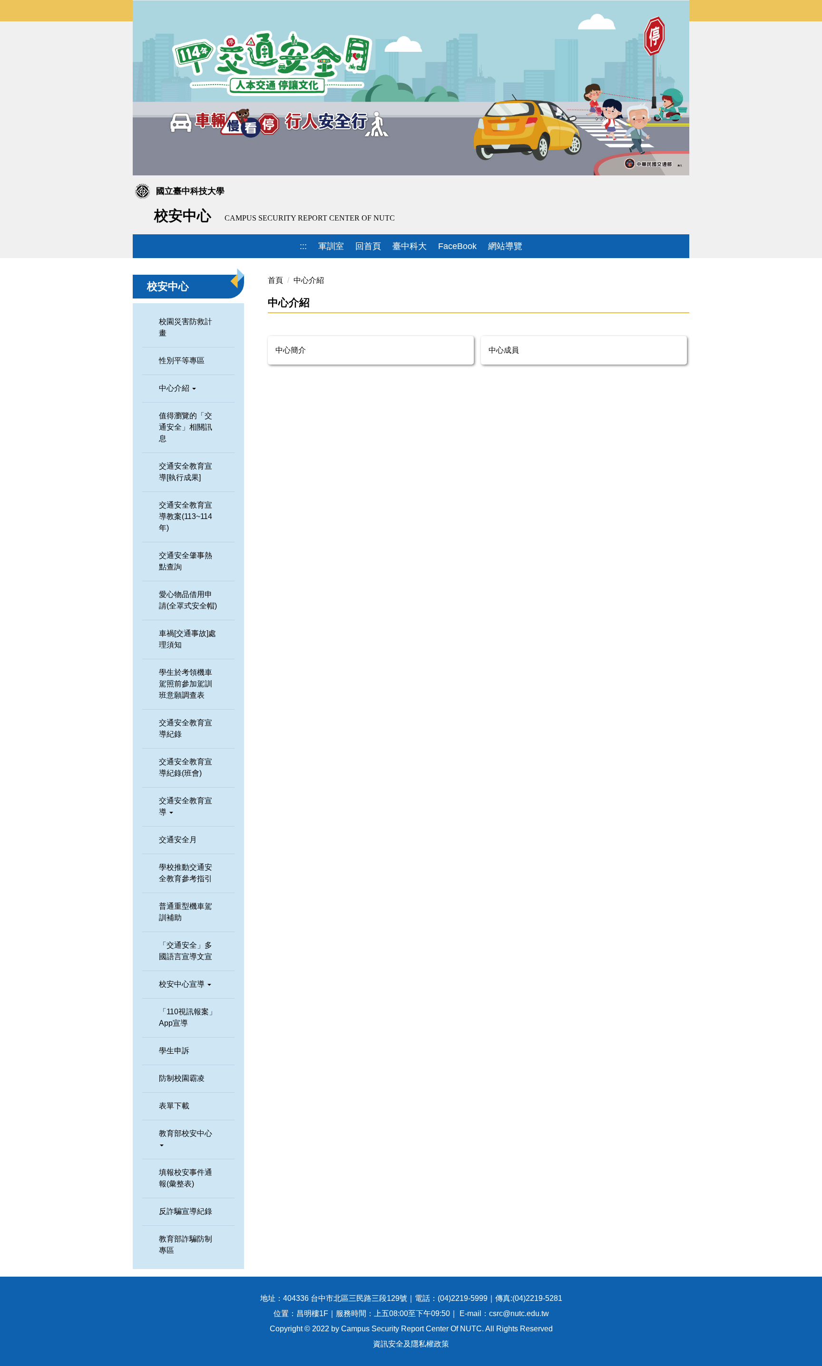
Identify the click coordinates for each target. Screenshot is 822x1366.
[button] (188, 388)
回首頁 (368, 246)
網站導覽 (505, 246)
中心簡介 (290, 350)
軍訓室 (331, 246)
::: (303, 246)
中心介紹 (309, 280)
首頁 (275, 280)
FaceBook (457, 246)
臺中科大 (409, 246)
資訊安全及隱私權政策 (411, 1344)
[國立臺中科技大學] (405, 215)
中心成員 (504, 350)
